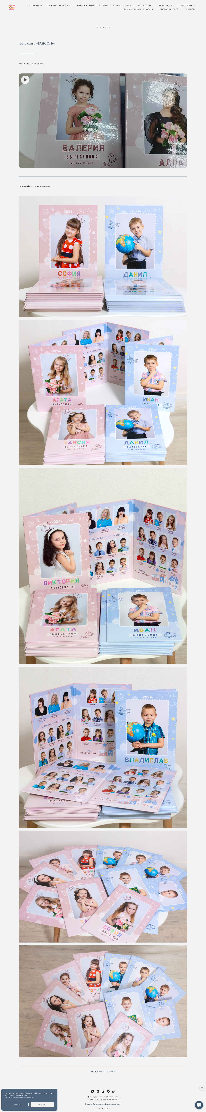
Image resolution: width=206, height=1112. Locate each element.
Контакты (190, 9)
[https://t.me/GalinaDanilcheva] (108, 1091)
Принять (42, 1104)
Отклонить (16, 1104)
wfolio (106, 1108)
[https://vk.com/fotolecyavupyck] (98, 1091)
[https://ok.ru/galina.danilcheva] (103, 1091)
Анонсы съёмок (132, 9)
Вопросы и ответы (169, 9)
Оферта (88, 1104)
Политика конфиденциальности (106, 1104)
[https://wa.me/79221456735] (113, 1091)
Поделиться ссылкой (104, 1071)
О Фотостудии (35, 5)
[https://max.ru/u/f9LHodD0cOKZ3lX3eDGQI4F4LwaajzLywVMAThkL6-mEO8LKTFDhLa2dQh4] (92, 1091)
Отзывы (150, 9)
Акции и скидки (166, 5)
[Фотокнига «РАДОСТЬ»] (103, 256)
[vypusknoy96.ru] (11, 7)
